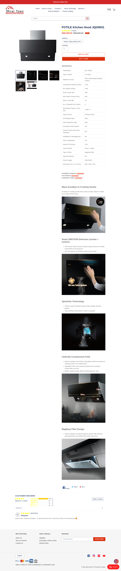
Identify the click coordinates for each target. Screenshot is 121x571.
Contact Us (19, 543)
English (19, 555)
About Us (19, 538)
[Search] (87, 18)
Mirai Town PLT (90, 567)
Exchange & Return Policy (48, 540)
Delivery (64, 38)
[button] (66, 31)
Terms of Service (21, 540)
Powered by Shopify (100, 567)
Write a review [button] (97, 499)
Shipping (42, 538)
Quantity (65, 45)
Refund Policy (43, 543)
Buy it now (83, 59)
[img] (25, 513)
